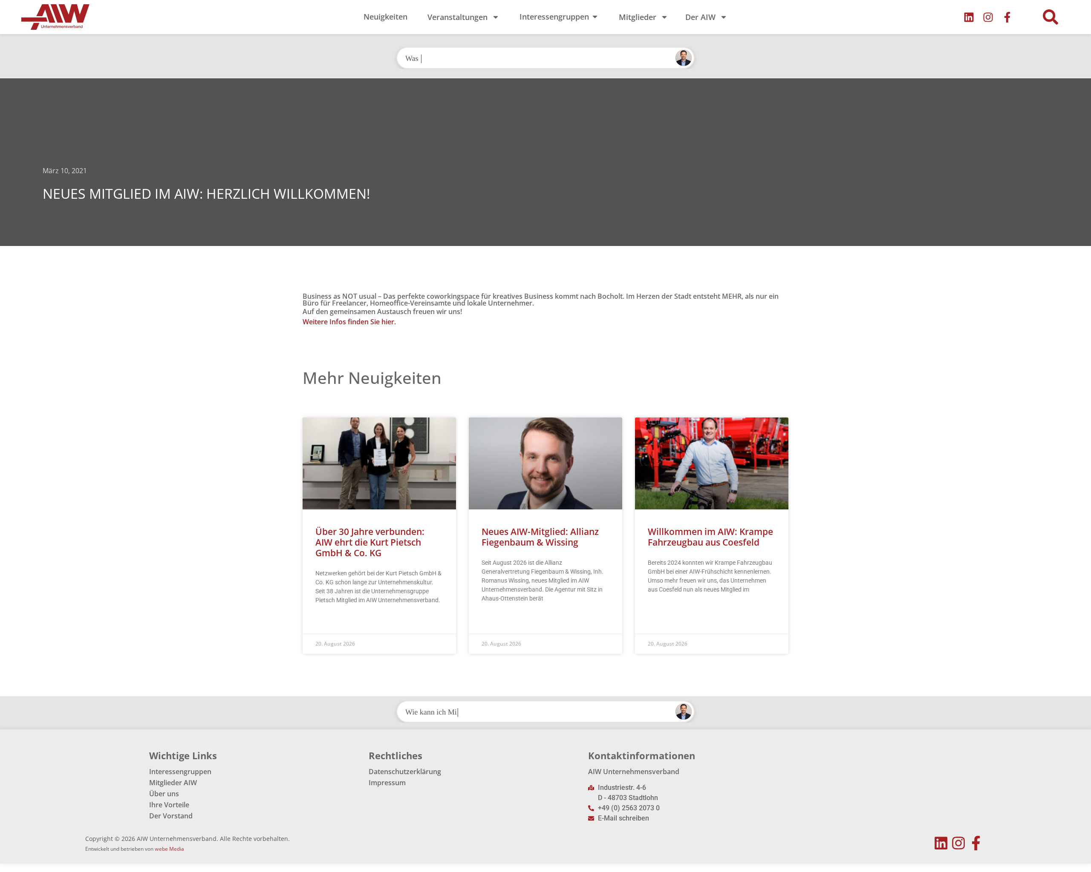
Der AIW (700, 17)
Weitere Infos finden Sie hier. (349, 321)
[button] (1050, 17)
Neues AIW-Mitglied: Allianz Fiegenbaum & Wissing (540, 537)
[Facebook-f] (1007, 17)
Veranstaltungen (457, 17)
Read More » (331, 621)
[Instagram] (988, 17)
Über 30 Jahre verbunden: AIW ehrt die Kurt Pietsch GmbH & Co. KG (369, 542)
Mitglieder (637, 17)
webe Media (169, 848)
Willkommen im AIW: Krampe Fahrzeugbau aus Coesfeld (710, 537)
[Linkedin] (968, 17)
